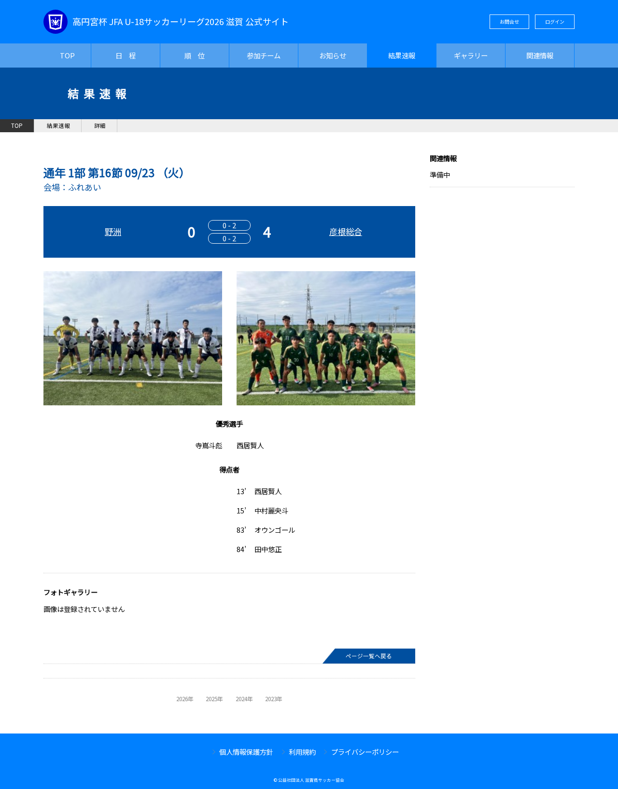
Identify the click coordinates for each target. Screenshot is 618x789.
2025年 (214, 699)
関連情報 (539, 55)
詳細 (100, 125)
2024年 (244, 699)
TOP (67, 55)
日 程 (125, 55)
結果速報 (401, 55)
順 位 (194, 55)
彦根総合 (345, 231)
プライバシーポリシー (365, 752)
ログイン (554, 21)
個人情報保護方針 (246, 752)
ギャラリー (471, 55)
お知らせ (332, 55)
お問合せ (509, 21)
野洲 (113, 231)
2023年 (273, 699)
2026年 (185, 699)
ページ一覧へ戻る (369, 656)
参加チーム (264, 55)
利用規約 (302, 752)
